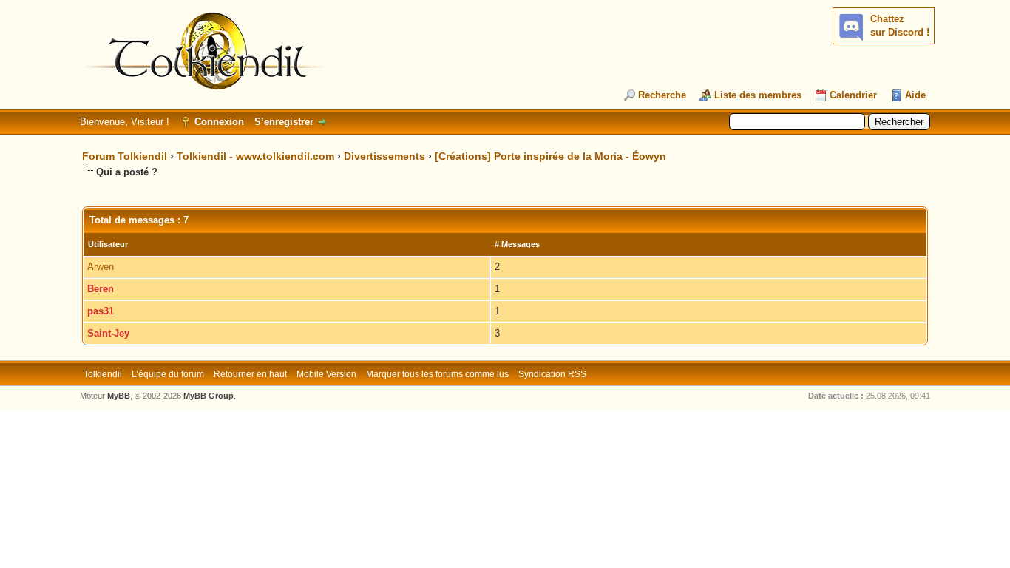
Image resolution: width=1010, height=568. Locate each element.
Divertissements (384, 156)
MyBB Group (208, 395)
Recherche (662, 95)
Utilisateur (108, 244)
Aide (915, 95)
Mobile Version (326, 374)
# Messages (517, 244)
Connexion (219, 121)
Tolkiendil (103, 374)
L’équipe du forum (168, 374)
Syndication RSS (552, 374)
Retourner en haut (250, 374)
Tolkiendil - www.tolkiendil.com (255, 156)
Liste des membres (757, 95)
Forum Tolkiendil (124, 156)
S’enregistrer (283, 121)
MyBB (118, 395)
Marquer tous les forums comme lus (437, 374)
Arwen (100, 266)
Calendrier (853, 95)
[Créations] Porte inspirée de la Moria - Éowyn (550, 156)
